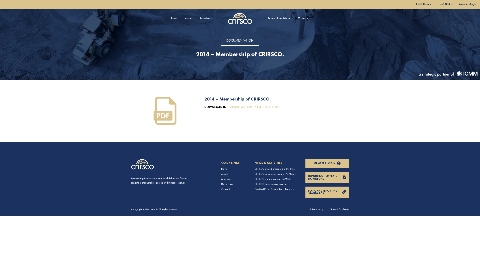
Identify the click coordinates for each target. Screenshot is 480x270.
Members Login (467, 4)
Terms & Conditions (340, 209)
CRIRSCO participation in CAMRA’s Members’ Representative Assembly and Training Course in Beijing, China (275, 179)
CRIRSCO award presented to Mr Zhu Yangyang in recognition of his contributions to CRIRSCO (274, 168)
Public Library (423, 4)
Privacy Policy (316, 209)
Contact (303, 18)
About (189, 18)
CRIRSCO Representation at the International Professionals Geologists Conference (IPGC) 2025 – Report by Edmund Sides (274, 184)
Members (206, 18)
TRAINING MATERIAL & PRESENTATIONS (253, 107)
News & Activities (279, 18)
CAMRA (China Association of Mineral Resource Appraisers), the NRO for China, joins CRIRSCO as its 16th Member (276, 189)
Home (173, 18)
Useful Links (445, 4)
